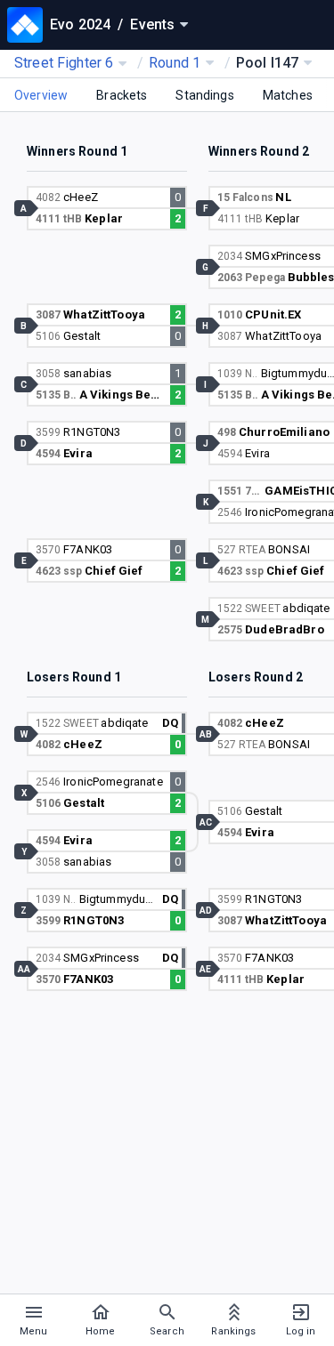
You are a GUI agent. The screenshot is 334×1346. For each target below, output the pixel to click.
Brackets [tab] (121, 95)
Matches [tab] (288, 95)
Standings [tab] (204, 95)
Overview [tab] (41, 95)
